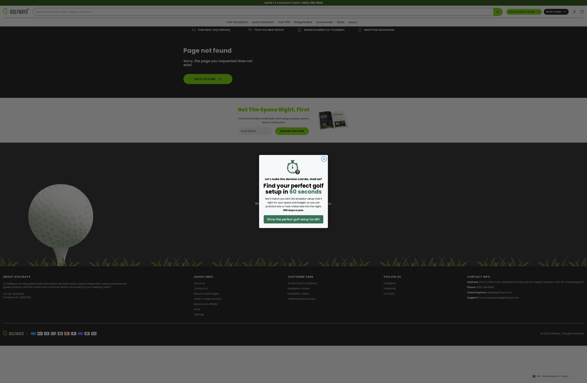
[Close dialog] (324, 159)
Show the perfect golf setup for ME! (293, 219)
